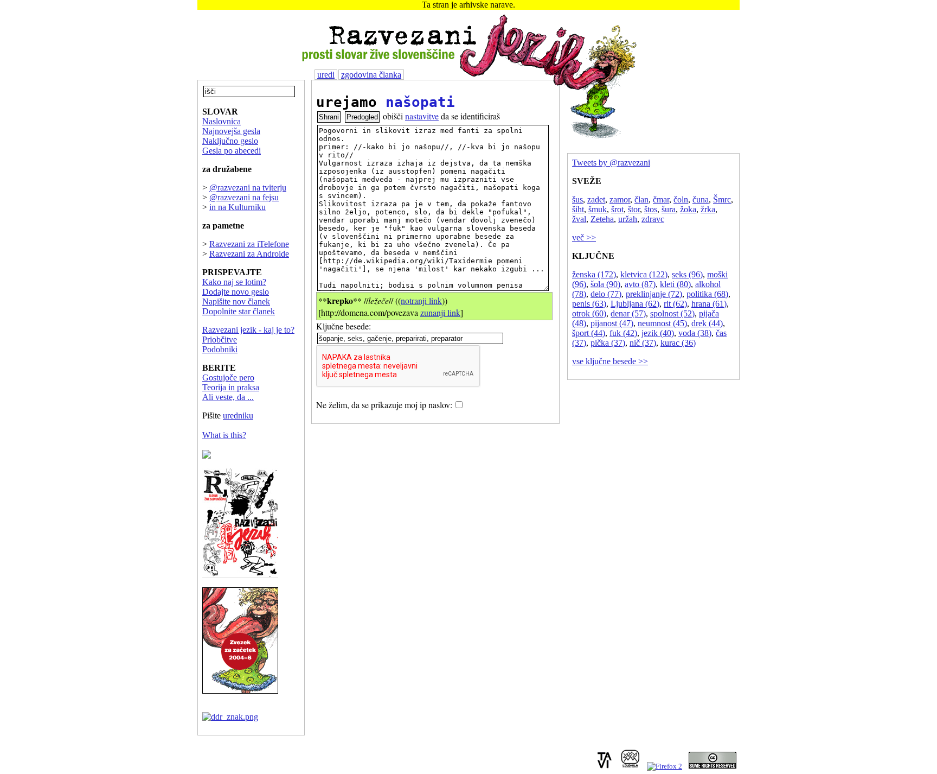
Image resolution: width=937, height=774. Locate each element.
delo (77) (606, 294)
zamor (619, 199)
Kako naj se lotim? (234, 282)
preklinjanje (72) (654, 294)
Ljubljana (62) (635, 303)
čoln (680, 199)
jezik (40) (657, 333)
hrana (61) (709, 303)
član (641, 199)
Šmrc (722, 199)
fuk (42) (623, 333)
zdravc (652, 219)
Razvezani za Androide (249, 253)
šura (669, 209)
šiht (578, 209)
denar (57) (628, 313)
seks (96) (687, 274)
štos (650, 209)
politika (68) (707, 294)
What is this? (224, 435)
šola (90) (605, 284)
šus (577, 199)
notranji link (421, 300)
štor (634, 209)
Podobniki (220, 349)
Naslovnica (221, 121)
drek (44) (707, 323)
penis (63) (589, 303)
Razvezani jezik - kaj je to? (248, 329)
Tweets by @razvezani (611, 162)
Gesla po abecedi (231, 150)
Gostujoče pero (228, 377)
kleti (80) (675, 284)
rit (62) (675, 303)
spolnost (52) (672, 313)
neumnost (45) (662, 323)
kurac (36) (678, 342)
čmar (661, 199)
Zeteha (602, 219)
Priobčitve (219, 339)
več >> (584, 237)
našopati (420, 102)
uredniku (238, 415)
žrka (708, 209)
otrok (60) (589, 313)
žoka (688, 209)
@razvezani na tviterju (247, 187)
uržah (627, 219)
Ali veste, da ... (228, 397)
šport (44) (588, 333)
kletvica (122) (644, 274)
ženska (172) (594, 274)
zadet (596, 199)
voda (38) (694, 333)
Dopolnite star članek (238, 311)
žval (579, 219)
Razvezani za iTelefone (249, 244)
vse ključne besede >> (610, 361)
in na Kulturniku (237, 207)
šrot (617, 209)
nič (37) (643, 342)
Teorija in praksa (230, 387)
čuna (700, 199)
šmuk (597, 209)
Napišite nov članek (236, 301)
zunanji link (440, 312)
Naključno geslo (230, 140)
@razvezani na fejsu (244, 197)
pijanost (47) (612, 323)
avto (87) (640, 284)
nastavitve (422, 116)
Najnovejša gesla (231, 131)
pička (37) (608, 342)
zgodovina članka (371, 74)
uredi (326, 74)
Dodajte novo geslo (235, 291)
